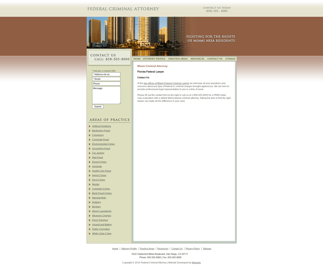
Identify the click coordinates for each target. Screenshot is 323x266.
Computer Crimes (101, 189)
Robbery (96, 202)
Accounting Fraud (101, 148)
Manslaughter (99, 197)
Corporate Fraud (100, 139)
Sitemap (207, 248)
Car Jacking (98, 153)
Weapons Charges (101, 215)
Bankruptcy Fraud (101, 130)
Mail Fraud (97, 157)
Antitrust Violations (101, 126)
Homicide (97, 166)
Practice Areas (147, 248)
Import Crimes (99, 175)
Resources (162, 248)
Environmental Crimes (103, 144)
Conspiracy (98, 135)
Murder (95, 184)
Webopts (196, 262)
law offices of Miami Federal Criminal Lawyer (166, 83)
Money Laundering (101, 211)
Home (115, 248)
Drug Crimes (98, 180)
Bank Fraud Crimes (102, 193)
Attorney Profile (129, 248)
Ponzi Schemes (100, 220)
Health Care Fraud (101, 171)
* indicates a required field (103, 71)
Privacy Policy (193, 248)
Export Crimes (99, 162)
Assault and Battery (102, 224)
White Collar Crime (101, 233)
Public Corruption (101, 229)
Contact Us (177, 248)
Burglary (96, 206)
